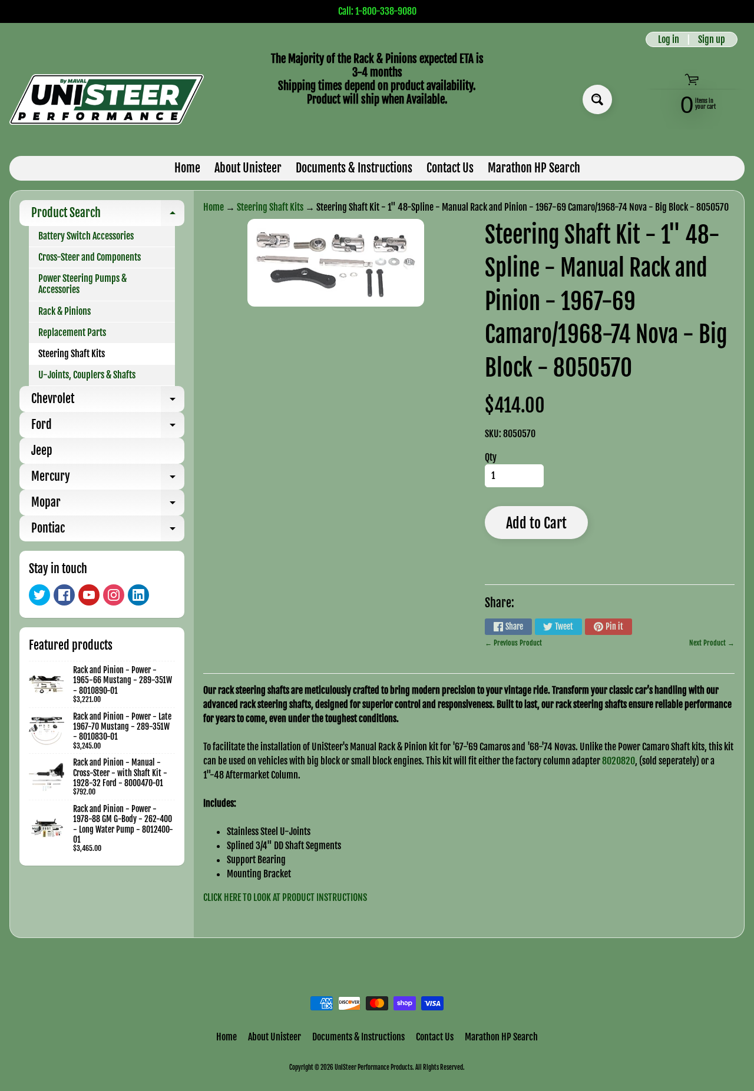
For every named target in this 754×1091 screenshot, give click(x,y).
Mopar (107, 505)
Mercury (107, 479)
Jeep (41, 450)
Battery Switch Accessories (86, 236)
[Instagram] (113, 595)
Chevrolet (107, 401)
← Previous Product (513, 642)
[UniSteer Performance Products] (106, 99)
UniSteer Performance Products (373, 1067)
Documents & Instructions (354, 168)
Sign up (711, 39)
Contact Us (450, 168)
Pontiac (107, 531)
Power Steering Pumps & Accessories (82, 283)
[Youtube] (89, 595)
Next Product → (712, 642)
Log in (668, 39)
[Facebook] (64, 595)
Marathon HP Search (534, 168)
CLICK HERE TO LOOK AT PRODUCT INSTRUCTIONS (285, 897)
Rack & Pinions (64, 311)
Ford (107, 427)
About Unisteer (248, 168)
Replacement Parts (72, 332)
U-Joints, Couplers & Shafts (86, 375)
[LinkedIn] (138, 595)
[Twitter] (39, 595)
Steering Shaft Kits (71, 354)
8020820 (618, 761)
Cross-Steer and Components (89, 257)
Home (187, 168)
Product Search (107, 215)
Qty (491, 457)
